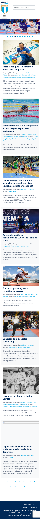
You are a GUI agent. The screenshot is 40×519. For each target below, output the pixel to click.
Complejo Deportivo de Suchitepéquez (14, 139)
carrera (17, 296)
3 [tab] (12, 36)
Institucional (24, 455)
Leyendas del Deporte (15, 406)
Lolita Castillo (27, 406)
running (22, 296)
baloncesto (18, 75)
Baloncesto (23, 73)
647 (24, 487)
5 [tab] (17, 36)
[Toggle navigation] (4, 16)
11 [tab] (32, 36)
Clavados (5, 406)
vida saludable (30, 296)
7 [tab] (22, 36)
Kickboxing (23, 345)
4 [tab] (15, 36)
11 (15, 487)
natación (34, 406)
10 (10, 487)
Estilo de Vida (24, 294)
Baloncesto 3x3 (26, 75)
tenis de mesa (25, 246)
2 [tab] (10, 36)
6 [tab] (20, 36)
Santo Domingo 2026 (28, 77)
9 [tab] (27, 36)
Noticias (5, 75)
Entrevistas (31, 73)
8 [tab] (24, 36)
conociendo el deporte (15, 347)
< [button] (2, 26)
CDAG (36, 136)
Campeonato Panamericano (11, 246)
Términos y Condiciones (30, 507)
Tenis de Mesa (24, 244)
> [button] (37, 26)
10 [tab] (29, 36)
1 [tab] (7, 36)
